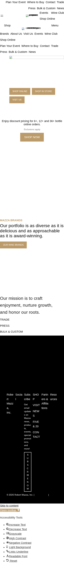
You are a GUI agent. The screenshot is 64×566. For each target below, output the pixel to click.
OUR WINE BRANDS (13, 245)
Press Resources (53, 419)
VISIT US (16, 100)
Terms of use (41, 495)
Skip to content (9, 505)
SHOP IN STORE (43, 91)
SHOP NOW (32, 137)
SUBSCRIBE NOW (28, 472)
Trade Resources (53, 408)
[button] (10, 510)
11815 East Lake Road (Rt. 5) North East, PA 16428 (10, 431)
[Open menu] (2, 16)
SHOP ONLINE (19, 91)
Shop (7, 25)
